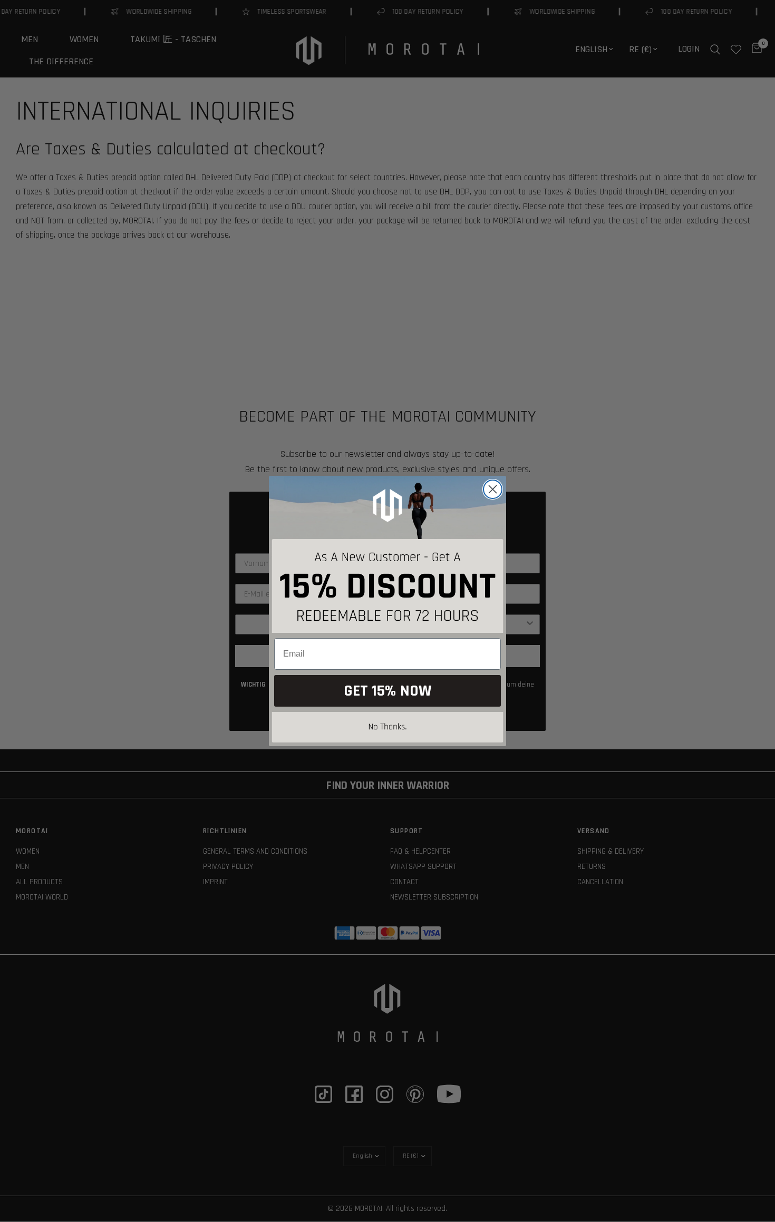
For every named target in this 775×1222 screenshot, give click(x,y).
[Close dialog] (492, 489)
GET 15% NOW (387, 691)
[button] (387, 729)
